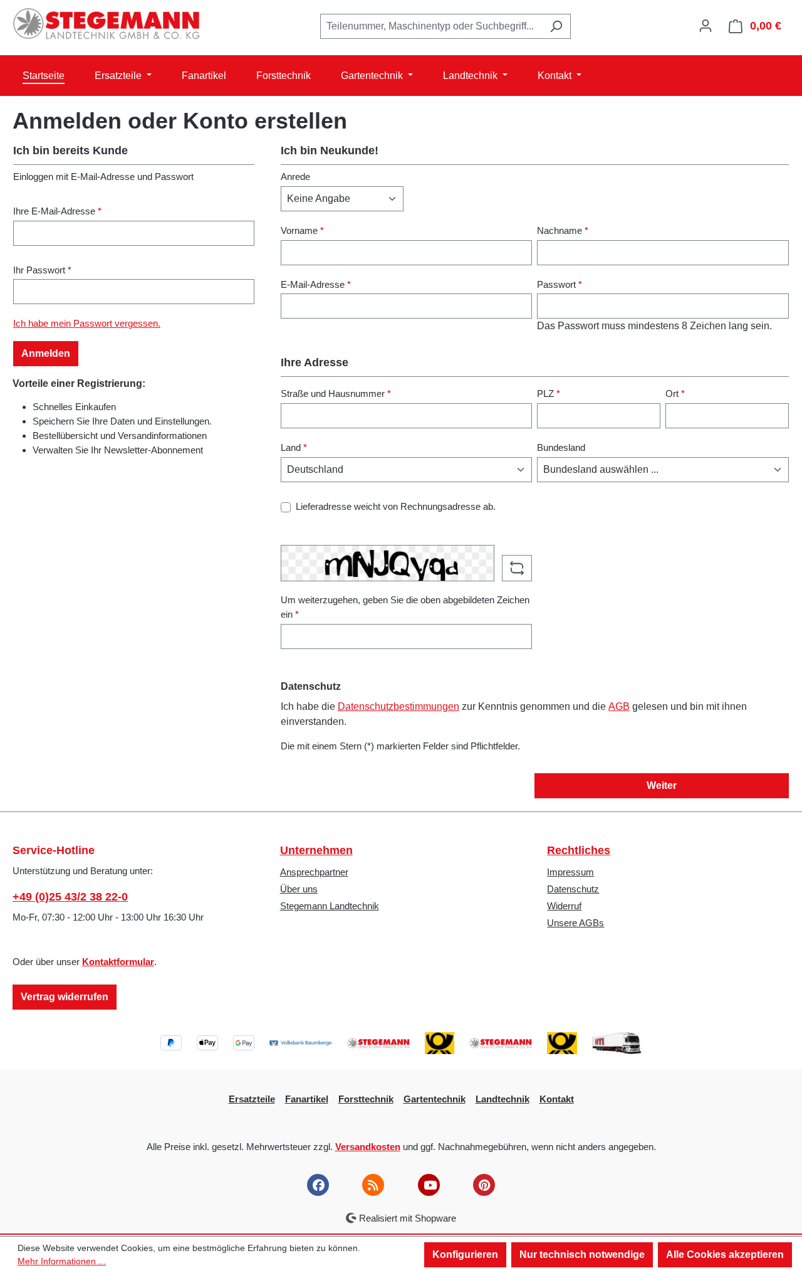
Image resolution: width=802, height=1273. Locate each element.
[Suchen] (556, 26)
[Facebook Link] (318, 1185)
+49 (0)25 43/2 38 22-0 (70, 896)
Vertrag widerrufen (64, 996)
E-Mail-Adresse (316, 284)
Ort (675, 393)
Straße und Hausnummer (336, 393)
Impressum (570, 872)
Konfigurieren (465, 1254)
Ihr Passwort (42, 270)
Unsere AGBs (575, 922)
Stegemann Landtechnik (329, 906)
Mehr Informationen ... (62, 1261)
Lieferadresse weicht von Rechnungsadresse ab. (396, 506)
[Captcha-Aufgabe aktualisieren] (517, 568)
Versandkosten (367, 1146)
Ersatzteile (252, 1099)
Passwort (559, 284)
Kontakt (556, 1099)
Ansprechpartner (314, 872)
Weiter (662, 785)
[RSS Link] (373, 1185)
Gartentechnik (435, 1099)
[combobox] (431, 26)
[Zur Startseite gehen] (106, 24)
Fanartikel (306, 1099)
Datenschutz (573, 889)
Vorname (302, 230)
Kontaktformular (118, 961)
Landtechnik (502, 1099)
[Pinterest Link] (484, 1185)
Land (294, 447)
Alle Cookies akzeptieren (725, 1254)
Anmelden (45, 353)
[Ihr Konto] (705, 25)
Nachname (562, 230)
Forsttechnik (365, 1099)
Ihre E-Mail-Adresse (57, 211)
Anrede (295, 176)
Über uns (299, 889)
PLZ (548, 393)
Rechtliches (578, 850)
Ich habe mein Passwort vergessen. (86, 323)
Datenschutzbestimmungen (398, 706)
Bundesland (561, 447)
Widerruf (564, 906)
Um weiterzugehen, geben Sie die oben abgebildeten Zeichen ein (405, 607)
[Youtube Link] (429, 1185)
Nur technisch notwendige (582, 1254)
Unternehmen (316, 850)
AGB (619, 706)
